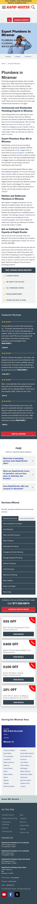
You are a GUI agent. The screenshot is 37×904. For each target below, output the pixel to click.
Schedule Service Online (18, 609)
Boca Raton (8, 753)
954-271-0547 (12, 881)
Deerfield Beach (9, 786)
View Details (18, 634)
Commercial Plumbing (6, 823)
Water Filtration (8, 541)
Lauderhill (7, 759)
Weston (6, 780)
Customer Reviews (11, 314)
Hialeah (6, 783)
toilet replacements (8, 217)
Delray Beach (8, 768)
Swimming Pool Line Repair (12, 523)
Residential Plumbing (9, 818)
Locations (23, 818)
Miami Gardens (7, 174)
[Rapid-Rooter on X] (17, 894)
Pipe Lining (7, 592)
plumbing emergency (17, 153)
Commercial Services (27, 518)
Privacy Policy (24, 825)
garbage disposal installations (23, 215)
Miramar (6, 765)
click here (29, 241)
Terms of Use (24, 832)
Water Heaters (8, 580)
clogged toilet (24, 150)
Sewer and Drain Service (11, 535)
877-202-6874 (21, 603)
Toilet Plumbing (8, 569)
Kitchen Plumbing (9, 563)
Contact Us (28, 56)
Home (4, 63)
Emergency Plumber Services (13, 552)
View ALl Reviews (19, 434)
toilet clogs (28, 260)
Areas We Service (11, 799)
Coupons (17, 56)
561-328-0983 (15, 877)
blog (3, 252)
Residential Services (10, 518)
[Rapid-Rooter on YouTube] (4, 894)
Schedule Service (21, 20)
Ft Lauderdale (8, 756)
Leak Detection (8, 529)
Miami (6, 777)
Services (8, 56)
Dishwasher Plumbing (10, 546)
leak (17, 150)
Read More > (7, 343)
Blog (21, 815)
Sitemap (23, 829)
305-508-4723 (10, 885)
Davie (5, 771)
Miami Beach (8, 774)
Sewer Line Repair (9, 586)
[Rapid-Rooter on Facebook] (10, 894)
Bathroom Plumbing (10, 575)
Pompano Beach (9, 750)
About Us (23, 822)
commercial (9, 122)
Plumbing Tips (7, 831)
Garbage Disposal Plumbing (12, 558)
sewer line (12, 124)
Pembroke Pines (26, 172)
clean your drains (24, 124)
